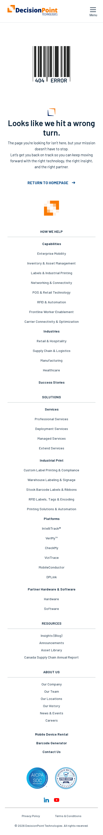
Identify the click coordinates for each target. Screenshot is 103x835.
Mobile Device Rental (51, 734)
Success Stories (51, 382)
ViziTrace (51, 557)
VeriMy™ (52, 538)
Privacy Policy (31, 816)
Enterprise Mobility (51, 253)
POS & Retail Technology (51, 292)
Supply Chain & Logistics (51, 350)
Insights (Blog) (51, 635)
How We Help (51, 231)
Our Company (52, 684)
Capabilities (51, 244)
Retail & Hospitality (51, 341)
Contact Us (51, 752)
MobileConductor (51, 567)
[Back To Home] (33, 11)
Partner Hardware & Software (52, 589)
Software (51, 608)
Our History (51, 706)
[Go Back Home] (51, 208)
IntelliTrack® (51, 528)
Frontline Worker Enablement (51, 312)
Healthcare (51, 370)
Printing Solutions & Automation (51, 509)
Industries (52, 331)
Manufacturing (51, 360)
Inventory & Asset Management (51, 263)
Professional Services (51, 419)
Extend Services (51, 448)
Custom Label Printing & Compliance (51, 470)
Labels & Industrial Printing (51, 273)
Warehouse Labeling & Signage (52, 480)
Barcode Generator (51, 743)
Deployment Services (51, 428)
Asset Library (51, 650)
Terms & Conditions (68, 816)
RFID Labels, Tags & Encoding (51, 499)
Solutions (51, 397)
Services (51, 409)
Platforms (52, 518)
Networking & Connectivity (51, 282)
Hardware (51, 599)
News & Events (51, 713)
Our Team (51, 691)
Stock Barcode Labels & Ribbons (51, 489)
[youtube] (56, 800)
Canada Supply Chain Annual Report (51, 657)
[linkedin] (46, 800)
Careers (52, 720)
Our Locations (51, 698)
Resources (52, 623)
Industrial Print (52, 460)
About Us (51, 672)
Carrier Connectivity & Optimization (51, 321)
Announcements (51, 643)
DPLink (51, 577)
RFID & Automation (51, 302)
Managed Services (52, 438)
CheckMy (51, 548)
